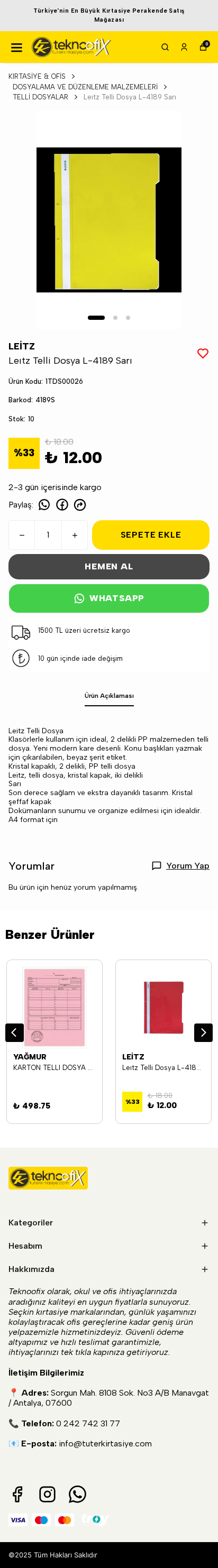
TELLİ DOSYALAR (40, 97)
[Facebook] (17, 1494)
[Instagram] (47, 1494)
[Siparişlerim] (184, 47)
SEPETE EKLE (151, 535)
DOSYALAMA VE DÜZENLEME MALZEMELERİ (85, 87)
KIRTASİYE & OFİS (37, 76)
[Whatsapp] (77, 1494)
